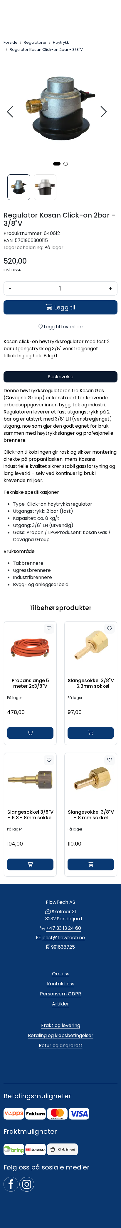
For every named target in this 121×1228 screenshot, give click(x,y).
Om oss (60, 973)
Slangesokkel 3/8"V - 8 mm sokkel (91, 814)
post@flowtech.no (63, 937)
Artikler (60, 1003)
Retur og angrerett (61, 1045)
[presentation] (10, 112)
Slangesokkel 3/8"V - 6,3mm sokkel (91, 683)
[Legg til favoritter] (49, 629)
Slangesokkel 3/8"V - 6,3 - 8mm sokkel (30, 814)
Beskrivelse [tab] (60, 376)
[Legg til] (30, 733)
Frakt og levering (60, 1025)
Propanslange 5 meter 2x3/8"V (30, 683)
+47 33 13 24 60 (63, 928)
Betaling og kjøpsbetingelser (60, 1035)
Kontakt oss (60, 983)
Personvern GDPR (60, 993)
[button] (56, 164)
